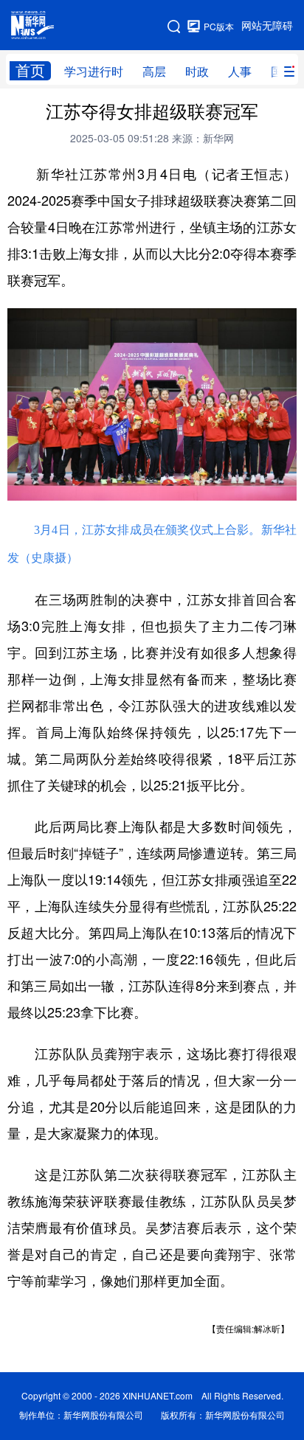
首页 (30, 70)
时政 (197, 71)
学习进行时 (93, 71)
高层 (154, 71)
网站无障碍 (267, 26)
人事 (240, 71)
